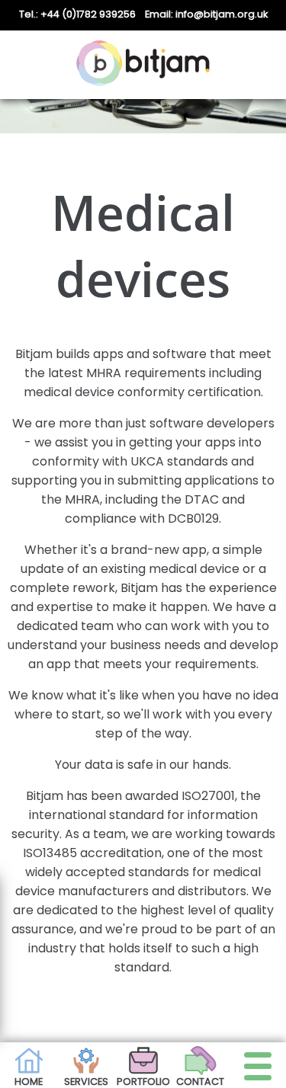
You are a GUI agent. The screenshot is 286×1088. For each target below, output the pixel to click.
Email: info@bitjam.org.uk (206, 14)
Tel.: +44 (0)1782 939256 (77, 14)
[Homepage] (143, 64)
